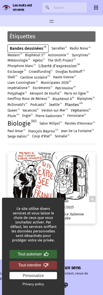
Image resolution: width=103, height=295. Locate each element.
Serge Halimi (18, 136)
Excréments (42, 88)
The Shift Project (61, 60)
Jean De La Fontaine (77, 131)
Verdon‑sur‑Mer (54, 110)
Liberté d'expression (59, 65)
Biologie (22, 123)
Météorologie (19, 60)
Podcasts (38, 105)
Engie (27, 116)
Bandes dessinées (28, 48)
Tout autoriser (30, 254)
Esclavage (16, 71)
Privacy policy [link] (33, 284)
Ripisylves (85, 99)
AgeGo (38, 60)
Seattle (55, 105)
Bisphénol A (63, 98)
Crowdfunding (40, 72)
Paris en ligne (76, 93)
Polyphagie (17, 93)
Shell (12, 77)
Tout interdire (29, 265)
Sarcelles (59, 48)
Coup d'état (42, 136)
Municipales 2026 (56, 82)
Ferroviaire (76, 116)
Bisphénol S (35, 55)
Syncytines (81, 55)
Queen (13, 110)
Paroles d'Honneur (79, 123)
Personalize (33, 275)
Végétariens (80, 110)
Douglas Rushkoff (70, 72)
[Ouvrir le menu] (51, 21)
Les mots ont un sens (22, 7)
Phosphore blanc (21, 66)
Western (15, 55)
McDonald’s (17, 105)
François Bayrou (43, 131)
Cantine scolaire (35, 77)
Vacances (30, 110)
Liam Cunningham (22, 83)
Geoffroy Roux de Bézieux (28, 99)
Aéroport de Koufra (45, 93)
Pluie (13, 115)
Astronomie (58, 55)
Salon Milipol (51, 123)
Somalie (62, 136)
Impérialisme (18, 88)
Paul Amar (16, 131)
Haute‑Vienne (64, 77)
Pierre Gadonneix (50, 116)
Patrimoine (65, 88)
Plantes (73, 104)
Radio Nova (80, 48)
